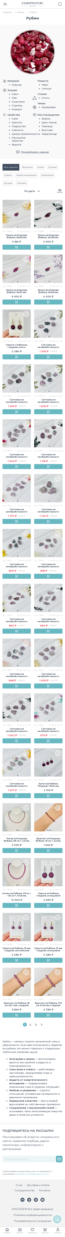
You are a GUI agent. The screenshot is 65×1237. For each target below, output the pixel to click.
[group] (16, 214)
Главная (7, 1233)
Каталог (20, 1233)
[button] (17, 226)
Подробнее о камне (35, 152)
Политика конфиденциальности (32, 1215)
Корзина (45, 1233)
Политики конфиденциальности (32, 1174)
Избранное (32, 1233)
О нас (19, 1185)
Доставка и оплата (38, 1185)
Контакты (44, 1190)
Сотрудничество (25, 1190)
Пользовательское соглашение (32, 1221)
